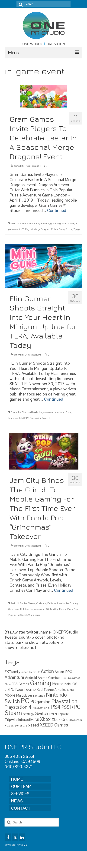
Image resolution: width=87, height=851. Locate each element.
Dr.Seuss (51, 603)
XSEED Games (54, 725)
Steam (13, 713)
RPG (75, 706)
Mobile (62, 609)
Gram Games (68, 223)
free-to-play (63, 603)
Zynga (76, 229)
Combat (54, 678)
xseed (33, 725)
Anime (42, 678)
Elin (24, 412)
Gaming (57, 223)
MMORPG (24, 418)
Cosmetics (16, 412)
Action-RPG (63, 671)
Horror (57, 683)
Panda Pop (72, 609)
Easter (23, 223)
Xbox (45, 719)
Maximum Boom (63, 412)
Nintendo (39, 695)
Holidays (24, 609)
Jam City (54, 609)
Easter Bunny (33, 223)
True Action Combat (40, 418)
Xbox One (60, 719)
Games (24, 684)
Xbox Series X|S (17, 725)
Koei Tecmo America (51, 689)
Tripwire (63, 714)
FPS (15, 684)
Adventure (14, 677)
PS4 (56, 706)
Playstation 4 (18, 707)
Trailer (53, 714)
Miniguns (13, 418)
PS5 (65, 707)
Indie (67, 684)
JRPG (9, 689)
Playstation (64, 701)
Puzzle (68, 229)
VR (37, 720)
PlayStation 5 (41, 707)
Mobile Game (57, 229)
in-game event (46, 412)
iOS (22, 229)
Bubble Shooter (27, 603)
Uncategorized (33, 354)
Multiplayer (24, 695)
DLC (63, 678)
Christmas (41, 603)
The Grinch (21, 614)
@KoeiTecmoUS (30, 672)
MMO (70, 689)
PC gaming (40, 701)
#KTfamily (12, 671)
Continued (56, 210)
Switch (41, 713)
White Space (34, 614)
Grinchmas (13, 609)
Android (15, 223)
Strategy (28, 714)
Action (47, 671)
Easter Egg (46, 223)
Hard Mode (32, 412)
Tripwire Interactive (20, 719)
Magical (29, 229)
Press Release (32, 165)
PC (25, 700)
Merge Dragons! (42, 229)
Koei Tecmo (25, 689)
